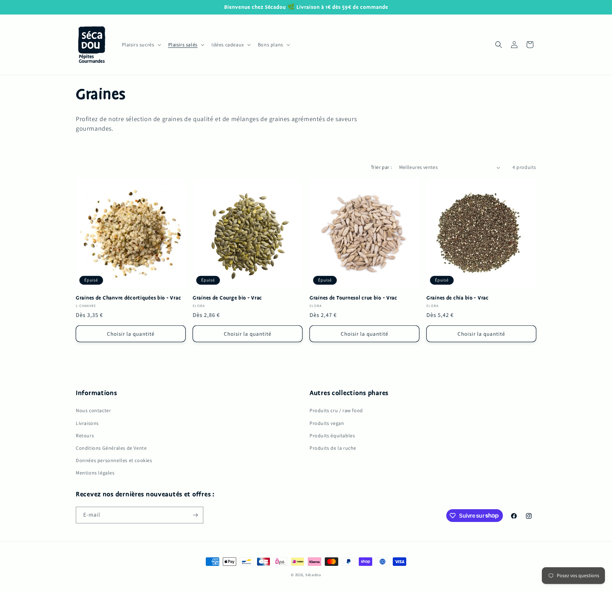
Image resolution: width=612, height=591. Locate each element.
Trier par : (381, 167)
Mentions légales (95, 472)
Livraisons (87, 423)
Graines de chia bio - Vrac (457, 297)
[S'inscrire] (195, 515)
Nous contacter (93, 410)
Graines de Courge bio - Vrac (227, 297)
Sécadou (313, 574)
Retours (85, 435)
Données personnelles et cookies (114, 460)
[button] (141, 44)
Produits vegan (327, 423)
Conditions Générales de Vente (111, 447)
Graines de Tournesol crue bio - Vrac (353, 297)
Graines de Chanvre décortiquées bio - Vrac (128, 297)
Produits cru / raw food (336, 410)
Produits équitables (332, 435)
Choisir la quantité (130, 333)
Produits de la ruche (333, 447)
